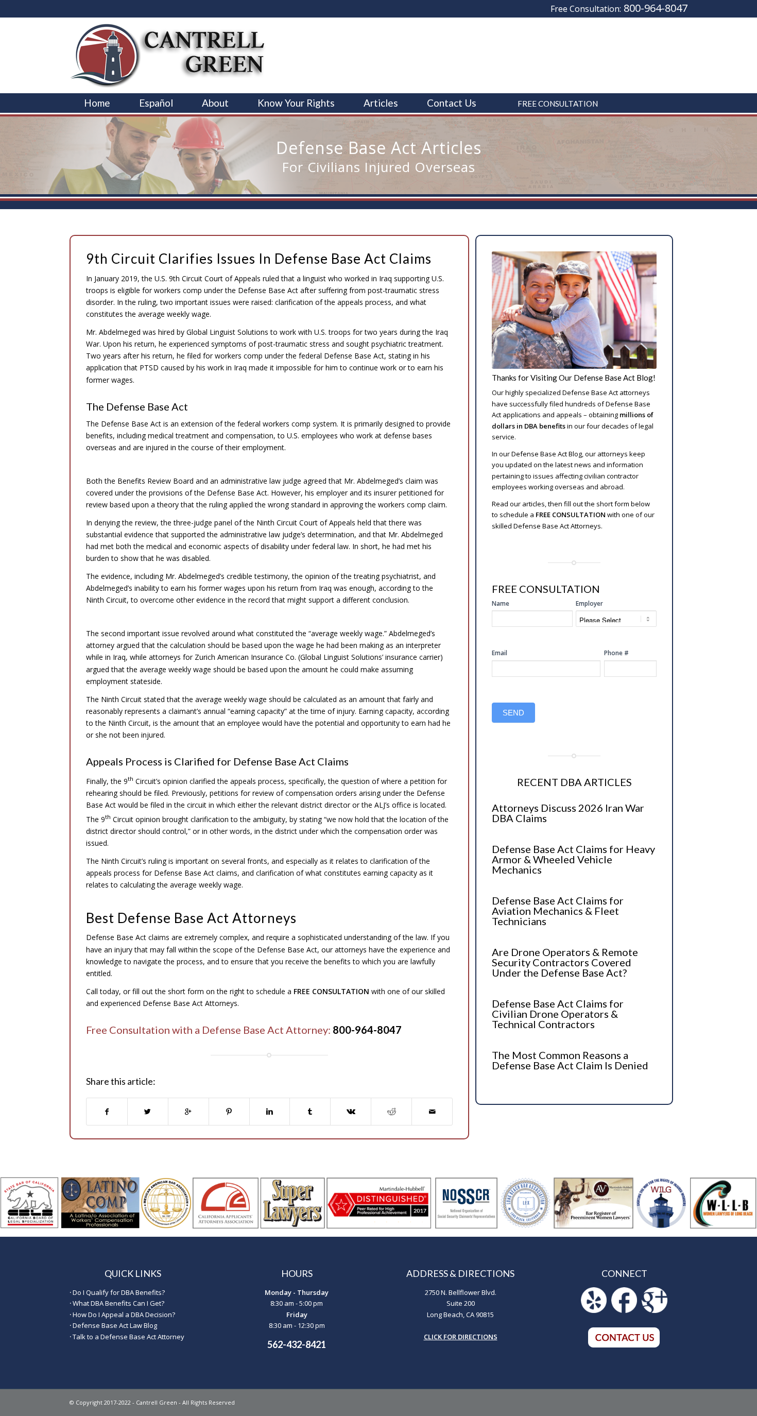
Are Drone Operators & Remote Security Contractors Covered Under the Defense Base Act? (565, 962)
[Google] (654, 1310)
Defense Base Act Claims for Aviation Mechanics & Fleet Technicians (558, 910)
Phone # (616, 653)
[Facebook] (624, 1310)
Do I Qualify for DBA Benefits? (119, 1292)
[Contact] (624, 1345)
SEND (513, 712)
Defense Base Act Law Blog (115, 1325)
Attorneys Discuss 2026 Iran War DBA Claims (568, 812)
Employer (589, 603)
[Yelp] (594, 1310)
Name (500, 603)
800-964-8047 (655, 8)
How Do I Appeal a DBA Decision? (124, 1314)
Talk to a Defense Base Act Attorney (128, 1336)
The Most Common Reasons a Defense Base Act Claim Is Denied (570, 1060)
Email (499, 653)
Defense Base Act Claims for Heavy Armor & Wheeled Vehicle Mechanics (573, 859)
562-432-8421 (296, 1344)
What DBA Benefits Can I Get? (118, 1303)
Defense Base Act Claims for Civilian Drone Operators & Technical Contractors (558, 1013)
